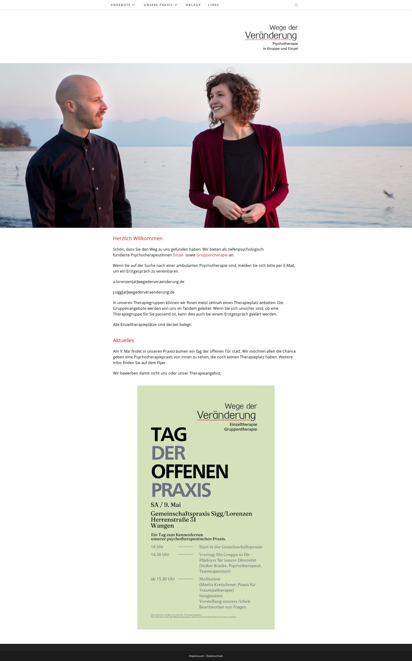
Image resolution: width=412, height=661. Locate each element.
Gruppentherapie (212, 255)
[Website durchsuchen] (296, 5)
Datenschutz (214, 656)
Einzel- (178, 255)
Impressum (196, 656)
